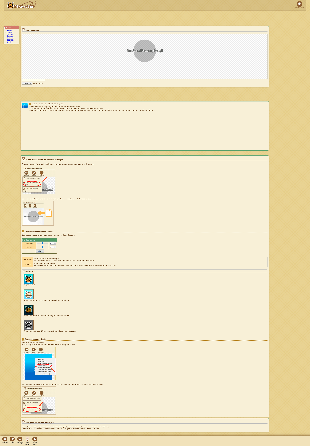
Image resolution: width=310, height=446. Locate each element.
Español (9, 32)
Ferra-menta (27, 443)
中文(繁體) (10, 40)
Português (10, 38)
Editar (12, 443)
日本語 (9, 42)
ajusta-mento (35, 443)
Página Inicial (299, 8)
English (9, 31)
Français (10, 34)
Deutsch (10, 36)
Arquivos (5, 443)
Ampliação (19, 443)
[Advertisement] (144, 131)
